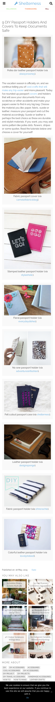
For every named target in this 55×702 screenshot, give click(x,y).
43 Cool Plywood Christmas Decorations (40, 584)
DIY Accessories (16, 667)
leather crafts (37, 680)
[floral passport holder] (27, 314)
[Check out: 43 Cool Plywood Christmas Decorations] (40, 591)
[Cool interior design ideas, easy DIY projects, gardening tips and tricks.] (27, 5)
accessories (33, 667)
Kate (34, 570)
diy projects (23, 674)
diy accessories (30, 671)
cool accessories (11, 671)
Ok (27, 697)
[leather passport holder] (27, 459)
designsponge (27, 465)
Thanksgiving (31, 9)
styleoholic (27, 275)
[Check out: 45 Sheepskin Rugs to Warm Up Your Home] (40, 618)
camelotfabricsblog (27, 199)
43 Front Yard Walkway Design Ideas (14, 611)
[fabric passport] (27, 193)
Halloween (11, 9)
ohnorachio (41, 509)
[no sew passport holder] (27, 364)
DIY (4, 667)
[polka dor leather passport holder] (27, 67)
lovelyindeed (27, 556)
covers (33, 93)
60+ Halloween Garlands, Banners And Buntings (41, 638)
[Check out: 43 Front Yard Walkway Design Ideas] (14, 618)
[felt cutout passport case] (27, 411)
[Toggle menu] (4, 4)
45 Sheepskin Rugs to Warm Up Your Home (40, 611)
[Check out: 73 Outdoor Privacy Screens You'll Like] (14, 591)
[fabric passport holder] (27, 506)
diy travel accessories (14, 677)
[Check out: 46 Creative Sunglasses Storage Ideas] (14, 645)
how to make (20, 680)
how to (6, 680)
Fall (47, 9)
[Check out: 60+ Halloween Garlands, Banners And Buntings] (40, 645)
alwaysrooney (27, 73)
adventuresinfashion (27, 371)
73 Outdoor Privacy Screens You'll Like (14, 584)
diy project (8, 674)
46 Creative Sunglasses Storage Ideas (14, 638)
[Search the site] (51, 4)
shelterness (43, 414)
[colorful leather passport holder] (27, 549)
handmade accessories (39, 677)
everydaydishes (27, 321)
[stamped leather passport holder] (27, 268)
